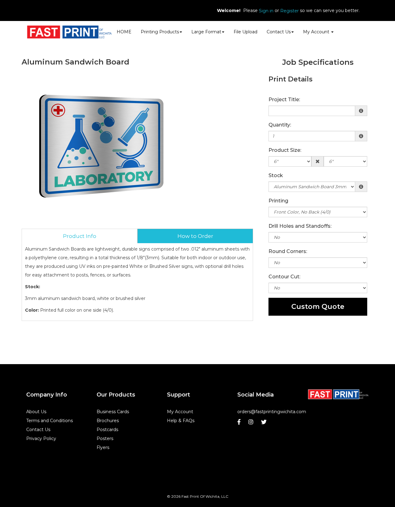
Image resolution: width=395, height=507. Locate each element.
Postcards (107, 429)
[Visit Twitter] (264, 423)
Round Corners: (287, 251)
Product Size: (284, 150)
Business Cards (113, 411)
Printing (278, 201)
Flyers (103, 447)
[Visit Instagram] (251, 423)
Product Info (79, 236)
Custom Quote (317, 306)
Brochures (108, 420)
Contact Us (279, 32)
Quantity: (279, 125)
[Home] (338, 394)
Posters (105, 438)
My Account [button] (317, 32)
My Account (180, 411)
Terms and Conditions (49, 420)
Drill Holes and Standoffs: (299, 226)
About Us (36, 411)
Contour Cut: (284, 277)
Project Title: (284, 99)
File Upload (245, 32)
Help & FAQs (180, 420)
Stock (275, 175)
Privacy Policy (41, 438)
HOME (124, 32)
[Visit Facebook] (239, 423)
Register (289, 11)
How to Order (195, 236)
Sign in (266, 11)
